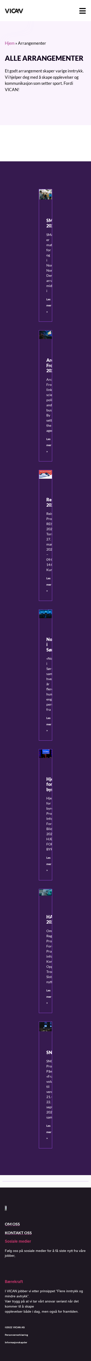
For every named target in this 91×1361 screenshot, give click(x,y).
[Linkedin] (31, 1269)
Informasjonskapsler (16, 1342)
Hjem (10, 43)
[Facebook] (7, 1269)
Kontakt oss (18, 1232)
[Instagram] (19, 1269)
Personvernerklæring (16, 1334)
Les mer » (48, 305)
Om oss (12, 1224)
